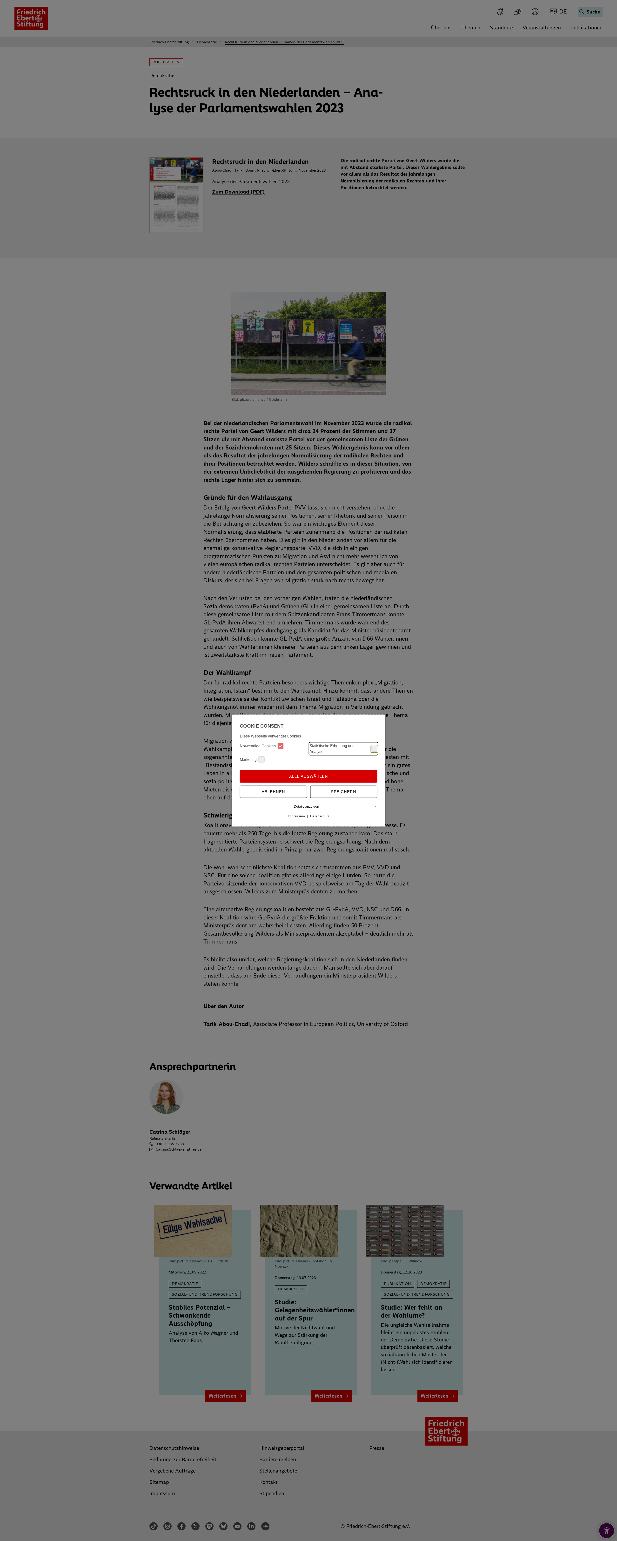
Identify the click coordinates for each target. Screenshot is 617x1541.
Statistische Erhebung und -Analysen (333, 749)
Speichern (343, 792)
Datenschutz (319, 816)
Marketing (248, 759)
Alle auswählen (308, 776)
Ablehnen (273, 792)
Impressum (296, 816)
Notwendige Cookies (258, 746)
